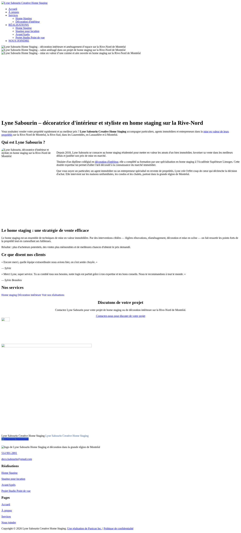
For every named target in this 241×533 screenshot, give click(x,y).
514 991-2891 (9, 453)
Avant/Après (23, 34)
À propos (13, 12)
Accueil (12, 8)
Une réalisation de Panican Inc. (84, 528)
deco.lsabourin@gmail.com (16, 459)
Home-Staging (24, 18)
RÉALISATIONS (18, 24)
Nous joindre (8, 522)
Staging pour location (27, 31)
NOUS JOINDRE (18, 40)
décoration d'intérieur (106, 161)
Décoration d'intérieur (28, 21)
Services (13, 15)
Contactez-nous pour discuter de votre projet (120, 315)
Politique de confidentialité (118, 528)
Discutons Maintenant (16, 438)
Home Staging (24, 28)
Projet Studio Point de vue (30, 37)
